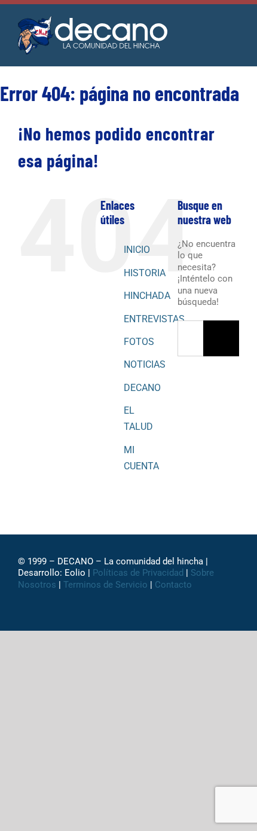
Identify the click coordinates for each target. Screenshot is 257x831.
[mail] (176, 614)
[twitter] (99, 614)
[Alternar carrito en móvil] (213, 29)
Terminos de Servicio (105, 584)
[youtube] (157, 614)
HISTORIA (145, 273)
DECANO (142, 387)
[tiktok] (138, 614)
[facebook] (80, 614)
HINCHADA (147, 295)
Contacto (174, 584)
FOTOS (139, 341)
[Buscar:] (190, 337)
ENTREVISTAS (154, 319)
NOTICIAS (145, 364)
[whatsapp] (119, 614)
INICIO (137, 249)
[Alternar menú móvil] (234, 29)
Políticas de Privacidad (138, 572)
